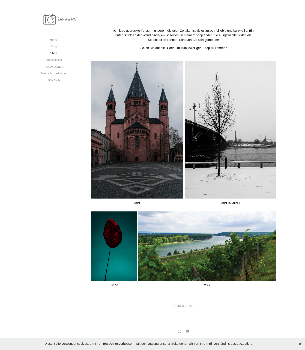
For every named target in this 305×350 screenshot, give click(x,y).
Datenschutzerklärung (53, 73)
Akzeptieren (245, 343)
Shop (53, 53)
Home (54, 39)
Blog (54, 46)
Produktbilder (53, 59)
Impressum (54, 80)
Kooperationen (53, 66)
